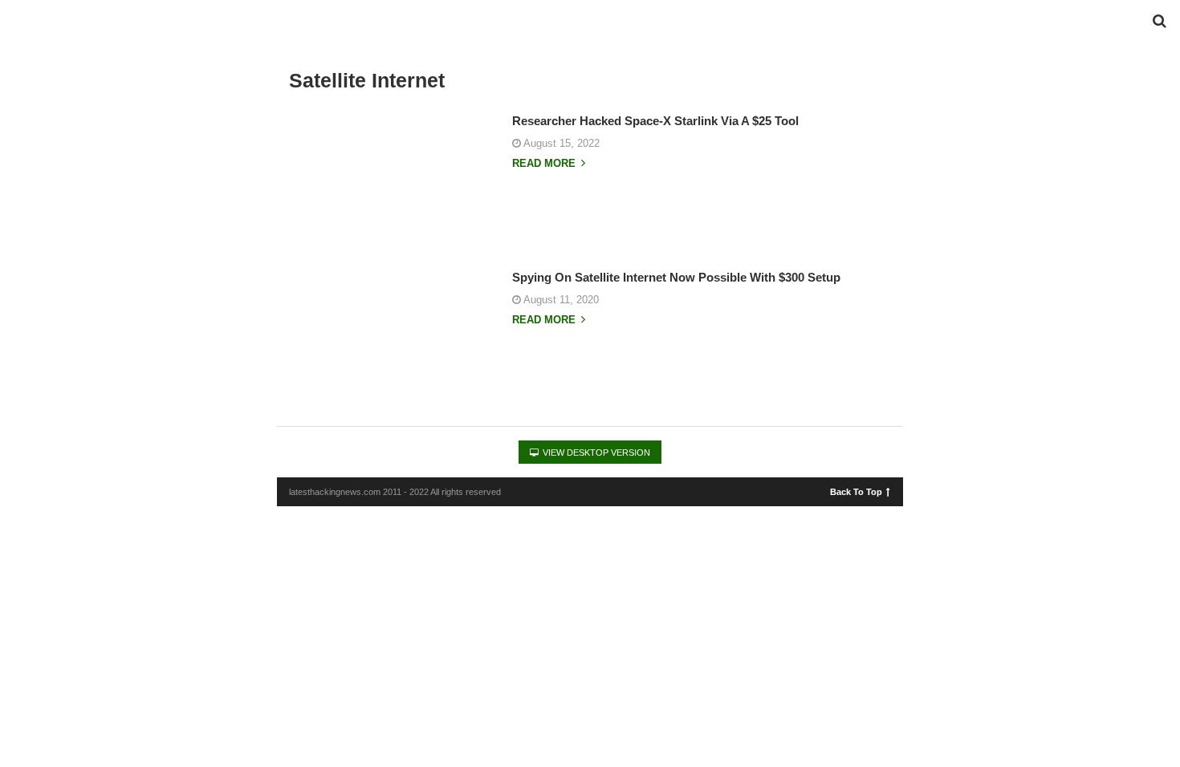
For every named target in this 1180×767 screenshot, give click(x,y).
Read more (545, 163)
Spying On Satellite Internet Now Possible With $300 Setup (676, 277)
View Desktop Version (595, 452)
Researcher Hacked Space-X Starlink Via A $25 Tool (655, 121)
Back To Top (856, 491)
